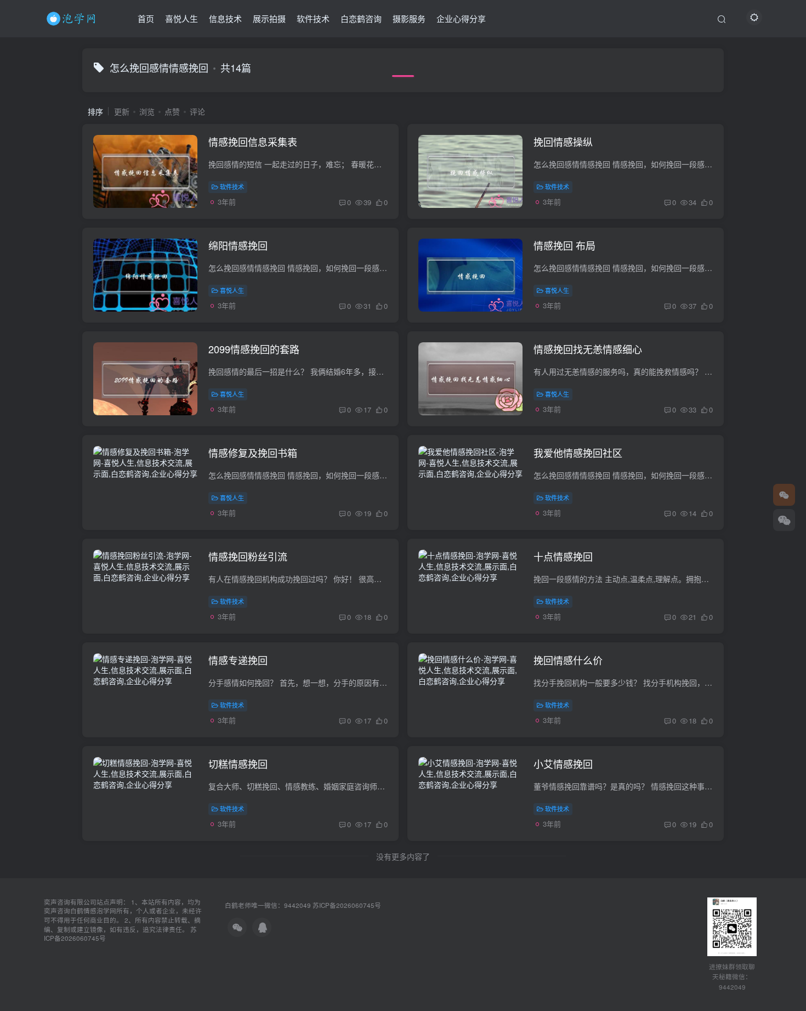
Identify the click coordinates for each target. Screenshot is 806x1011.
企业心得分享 (461, 18)
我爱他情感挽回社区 (577, 452)
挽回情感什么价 (568, 660)
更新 (121, 111)
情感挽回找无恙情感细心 (587, 349)
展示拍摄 (269, 18)
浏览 (147, 111)
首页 (146, 18)
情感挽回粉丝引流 (247, 556)
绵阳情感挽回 (238, 245)
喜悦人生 (181, 18)
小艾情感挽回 (563, 763)
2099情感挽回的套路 (253, 349)
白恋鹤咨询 (361, 18)
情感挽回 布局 (564, 245)
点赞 (172, 111)
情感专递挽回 (238, 660)
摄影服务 (409, 18)
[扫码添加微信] (784, 520)
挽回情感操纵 (563, 141)
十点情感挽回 (563, 556)
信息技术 (225, 18)
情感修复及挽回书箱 (252, 452)
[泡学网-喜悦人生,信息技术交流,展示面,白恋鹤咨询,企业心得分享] (73, 17)
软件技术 (313, 18)
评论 (197, 111)
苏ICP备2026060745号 (347, 905)
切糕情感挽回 (238, 763)
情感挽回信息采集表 (252, 141)
